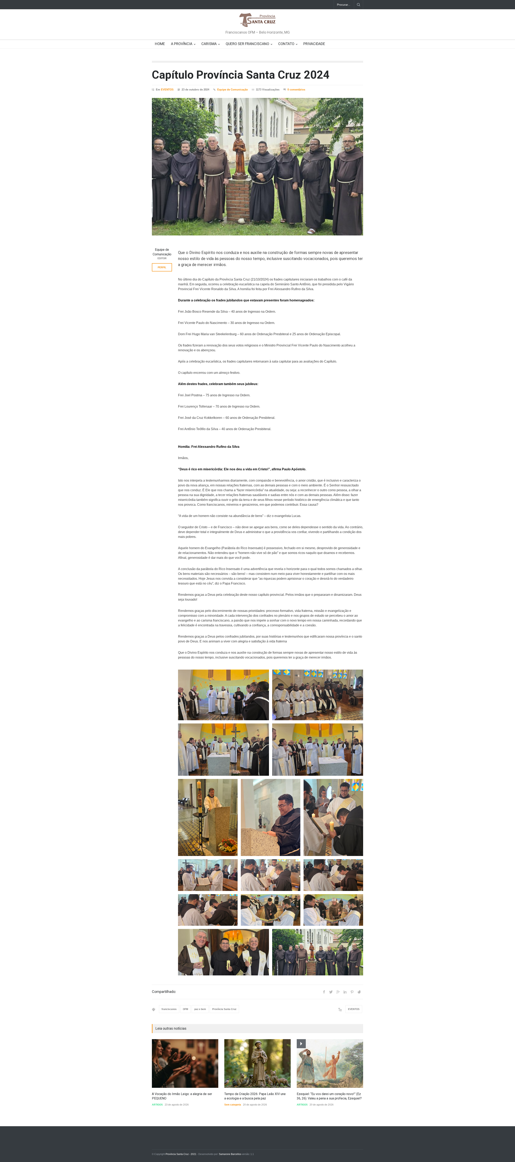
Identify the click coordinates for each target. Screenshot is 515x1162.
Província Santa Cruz (224, 1009)
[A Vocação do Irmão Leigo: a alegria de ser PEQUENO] (185, 1063)
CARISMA (209, 44)
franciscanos (169, 1009)
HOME (160, 44)
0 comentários (296, 89)
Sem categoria (232, 1104)
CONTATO (286, 44)
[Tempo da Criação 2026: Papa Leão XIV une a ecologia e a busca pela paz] (257, 1063)
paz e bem (200, 1009)
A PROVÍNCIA (181, 44)
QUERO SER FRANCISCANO (247, 44)
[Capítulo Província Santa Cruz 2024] (257, 167)
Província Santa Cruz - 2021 (181, 1154)
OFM (185, 1009)
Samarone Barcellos (229, 1154)
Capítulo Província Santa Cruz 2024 (241, 74)
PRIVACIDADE (314, 44)
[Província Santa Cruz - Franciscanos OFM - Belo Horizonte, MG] (257, 20)
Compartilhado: (164, 992)
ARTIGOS (157, 1104)
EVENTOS (167, 89)
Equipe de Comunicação (232, 89)
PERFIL (162, 267)
